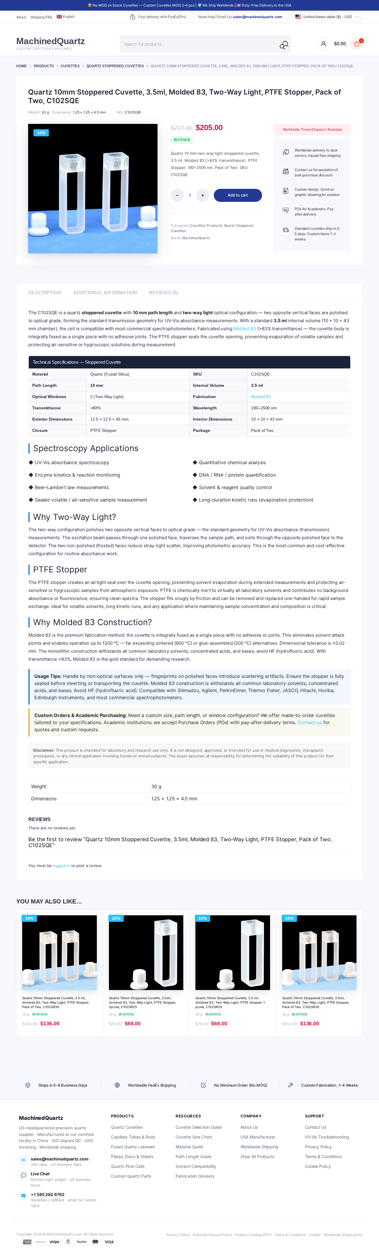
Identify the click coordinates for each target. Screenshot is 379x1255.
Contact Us (315, 1127)
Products (44, 66)
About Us (249, 1127)
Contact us (310, 722)
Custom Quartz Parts (131, 1176)
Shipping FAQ (41, 17)
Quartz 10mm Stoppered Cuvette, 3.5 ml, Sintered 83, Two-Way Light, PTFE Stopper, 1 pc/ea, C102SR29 (230, 1002)
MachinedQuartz (196, 238)
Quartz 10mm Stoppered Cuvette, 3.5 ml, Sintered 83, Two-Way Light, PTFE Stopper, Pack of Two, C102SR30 (55, 1002)
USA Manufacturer (257, 1136)
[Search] (282, 47)
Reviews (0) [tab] (163, 292)
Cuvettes (70, 66)
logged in (61, 865)
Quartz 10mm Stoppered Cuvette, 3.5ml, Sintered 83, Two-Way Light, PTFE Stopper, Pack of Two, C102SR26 (315, 1002)
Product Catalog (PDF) (253, 1234)
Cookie (315, 1234)
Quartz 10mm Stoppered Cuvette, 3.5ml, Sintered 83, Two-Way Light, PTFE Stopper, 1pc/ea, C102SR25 (142, 1002)
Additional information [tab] (105, 292)
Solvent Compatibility (196, 1166)
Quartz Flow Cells (127, 1166)
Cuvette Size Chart (194, 1136)
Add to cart (238, 195)
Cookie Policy (318, 1166)
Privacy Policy (318, 1146)
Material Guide (189, 1146)
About (21, 17)
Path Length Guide (193, 1156)
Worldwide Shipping (259, 1146)
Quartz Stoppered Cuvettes (115, 66)
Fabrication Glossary (195, 1176)
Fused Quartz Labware (133, 1146)
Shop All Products (257, 1156)
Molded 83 (245, 328)
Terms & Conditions (323, 1156)
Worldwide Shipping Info (343, 1234)
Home (21, 66)
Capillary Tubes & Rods (133, 1136)
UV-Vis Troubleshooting (327, 1136)
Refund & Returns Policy (212, 1234)
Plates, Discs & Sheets (132, 1156)
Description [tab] (44, 292)
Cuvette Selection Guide (199, 1127)
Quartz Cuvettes (127, 1127)
